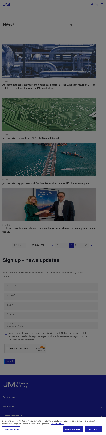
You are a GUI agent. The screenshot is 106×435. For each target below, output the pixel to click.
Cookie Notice (57, 424)
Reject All (93, 429)
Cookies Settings (11, 429)
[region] (53, 426)
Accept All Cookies (73, 429)
